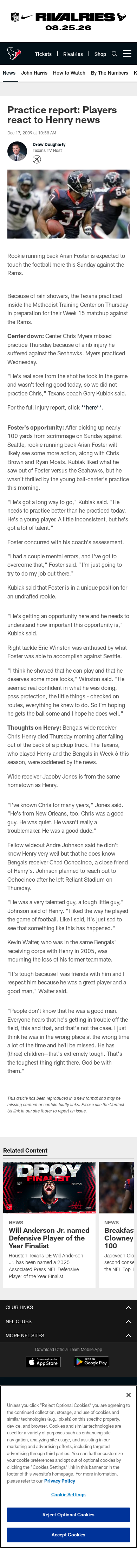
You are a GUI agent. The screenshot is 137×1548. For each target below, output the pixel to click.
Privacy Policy (59, 1481)
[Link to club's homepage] (14, 50)
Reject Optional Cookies (69, 1514)
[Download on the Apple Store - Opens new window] (43, 1363)
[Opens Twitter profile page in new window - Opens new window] (37, 159)
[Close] (128, 1395)
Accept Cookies (69, 1534)
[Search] (114, 53)
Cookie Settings (68, 1494)
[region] (68, 1466)
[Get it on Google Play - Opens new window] (91, 1365)
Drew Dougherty (49, 144)
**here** (91, 407)
